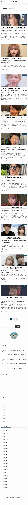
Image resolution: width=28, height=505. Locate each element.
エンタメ (5, 394)
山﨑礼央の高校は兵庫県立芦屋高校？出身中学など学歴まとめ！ (14, 364)
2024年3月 (5, 460)
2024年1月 (5, 466)
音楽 (4, 421)
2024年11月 (5, 436)
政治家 (4, 412)
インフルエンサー (7, 391)
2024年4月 (5, 457)
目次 (21, 497)
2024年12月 (5, 433)
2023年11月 (5, 472)
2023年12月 (5, 469)
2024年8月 (5, 445)
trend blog (14, 1)
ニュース (5, 403)
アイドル (5, 385)
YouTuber (5, 382)
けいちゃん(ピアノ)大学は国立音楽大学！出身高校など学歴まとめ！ (14, 355)
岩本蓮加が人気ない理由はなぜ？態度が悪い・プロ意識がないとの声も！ (14, 360)
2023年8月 (5, 481)
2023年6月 (5, 487)
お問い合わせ (17, 497)
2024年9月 (5, 442)
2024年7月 (5, 448)
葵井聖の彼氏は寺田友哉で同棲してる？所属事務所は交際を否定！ (14, 351)
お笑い (4, 397)
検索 (18, 326)
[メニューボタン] (1, 1)
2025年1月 (5, 430)
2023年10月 (5, 475)
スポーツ (5, 400)
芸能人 (4, 418)
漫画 (4, 415)
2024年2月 (5, 463)
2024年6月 (5, 451)
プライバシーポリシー (10, 497)
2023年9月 (5, 478)
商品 (4, 409)
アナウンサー (6, 388)
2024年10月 (5, 439)
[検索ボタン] (26, 1)
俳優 (4, 406)
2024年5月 (5, 454)
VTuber (4, 379)
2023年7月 (5, 484)
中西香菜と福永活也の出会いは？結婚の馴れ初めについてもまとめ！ (14, 369)
